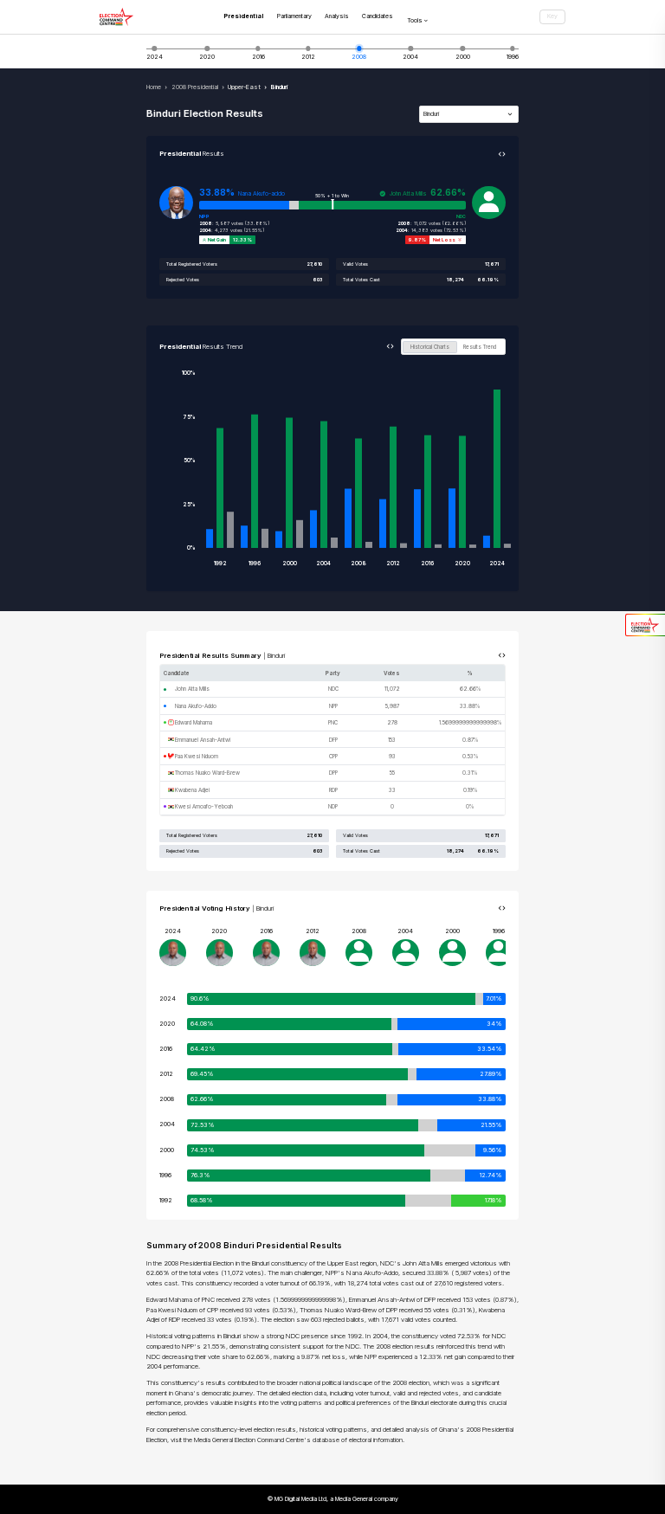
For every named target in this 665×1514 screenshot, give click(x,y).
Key (552, 16)
